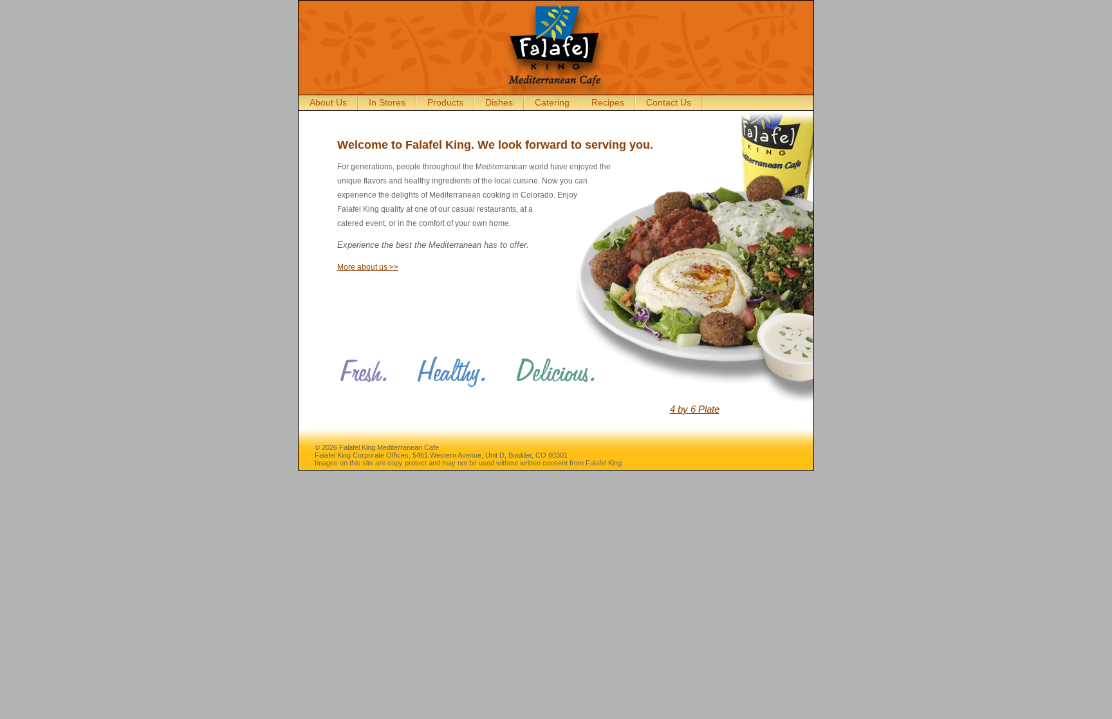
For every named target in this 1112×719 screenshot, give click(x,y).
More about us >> (367, 267)
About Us (328, 102)
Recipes (607, 102)
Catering (552, 102)
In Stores (387, 102)
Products (445, 102)
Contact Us (668, 102)
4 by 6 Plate (694, 409)
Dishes (499, 102)
